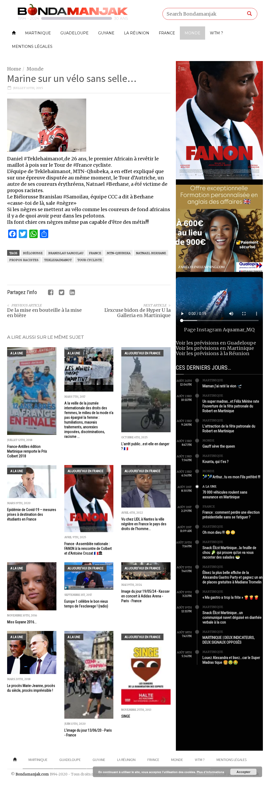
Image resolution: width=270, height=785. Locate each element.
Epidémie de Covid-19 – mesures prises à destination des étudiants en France (31, 514)
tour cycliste (89, 260)
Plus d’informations (210, 772)
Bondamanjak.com (32, 774)
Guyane (106, 33)
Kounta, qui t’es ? (215, 461)
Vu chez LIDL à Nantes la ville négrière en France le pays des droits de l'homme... (143, 524)
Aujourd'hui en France (142, 353)
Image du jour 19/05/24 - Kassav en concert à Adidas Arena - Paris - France (145, 596)
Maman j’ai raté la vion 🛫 (222, 386)
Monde (192, 33)
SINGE (125, 716)
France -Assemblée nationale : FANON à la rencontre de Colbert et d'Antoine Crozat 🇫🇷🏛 (88, 548)
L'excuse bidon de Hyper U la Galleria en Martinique (137, 312)
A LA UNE (16, 353)
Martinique (38, 33)
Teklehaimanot (58, 260)
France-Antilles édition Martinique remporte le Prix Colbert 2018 (27, 451)
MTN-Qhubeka (119, 253)
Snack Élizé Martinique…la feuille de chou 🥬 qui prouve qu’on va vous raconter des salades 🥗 (229, 552)
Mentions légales (32, 46)
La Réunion (136, 33)
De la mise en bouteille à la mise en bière (44, 312)
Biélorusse (33, 253)
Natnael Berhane (151, 253)
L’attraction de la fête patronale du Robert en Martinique (228, 428)
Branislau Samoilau (65, 253)
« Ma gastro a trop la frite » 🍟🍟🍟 (230, 597)
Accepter (243, 771)
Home (14, 69)
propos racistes (23, 260)
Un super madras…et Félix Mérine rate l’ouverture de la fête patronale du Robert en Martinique (230, 406)
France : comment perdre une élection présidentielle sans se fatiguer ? (231, 514)
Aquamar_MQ (239, 330)
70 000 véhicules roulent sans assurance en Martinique (224, 494)
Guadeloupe (74, 33)
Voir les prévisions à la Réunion (212, 353)
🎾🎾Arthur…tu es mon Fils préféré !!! (231, 477)
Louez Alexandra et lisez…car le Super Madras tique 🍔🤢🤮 (231, 660)
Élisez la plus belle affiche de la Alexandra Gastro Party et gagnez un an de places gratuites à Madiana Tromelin (232, 577)
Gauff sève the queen (218, 446)
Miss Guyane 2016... (22, 622)
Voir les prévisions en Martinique (215, 348)
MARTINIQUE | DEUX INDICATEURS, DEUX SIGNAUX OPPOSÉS (228, 640)
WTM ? (216, 33)
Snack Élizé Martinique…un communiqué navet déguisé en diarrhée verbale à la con (232, 617)
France (167, 33)
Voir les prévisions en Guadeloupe (216, 343)
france (95, 253)
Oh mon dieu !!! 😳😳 (218, 532)
